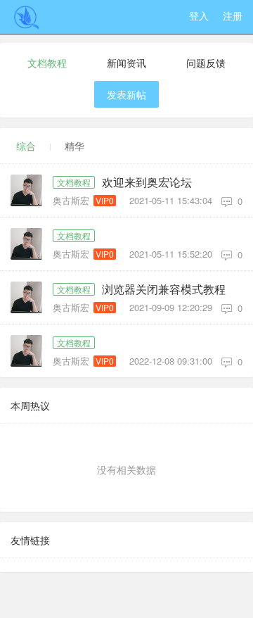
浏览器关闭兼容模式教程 (164, 289)
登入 (199, 15)
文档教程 (47, 63)
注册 (232, 15)
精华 (74, 146)
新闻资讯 (126, 63)
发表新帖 (126, 94)
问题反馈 (206, 63)
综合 (26, 146)
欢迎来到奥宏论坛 (147, 182)
